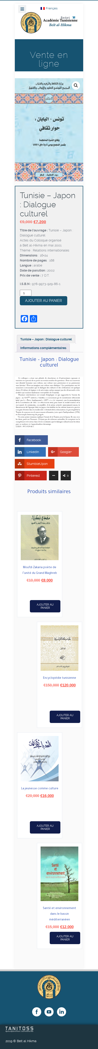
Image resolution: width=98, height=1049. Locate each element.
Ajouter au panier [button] (45, 606)
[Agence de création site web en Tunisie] (19, 1031)
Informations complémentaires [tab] (43, 348)
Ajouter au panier (43, 300)
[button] (76, 85)
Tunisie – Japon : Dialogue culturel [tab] (46, 339)
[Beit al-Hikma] (49, 25)
